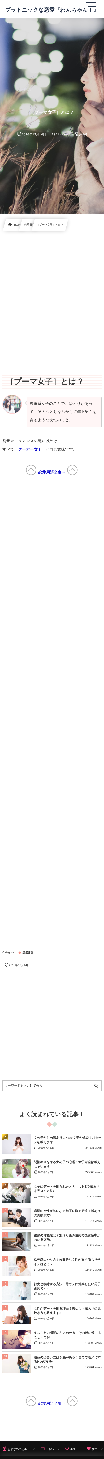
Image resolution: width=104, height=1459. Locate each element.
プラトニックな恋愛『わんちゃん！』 (52, 10)
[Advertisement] (52, 297)
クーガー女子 (30, 450)
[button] (91, 6)
